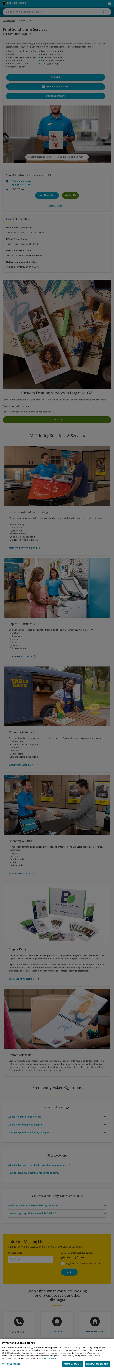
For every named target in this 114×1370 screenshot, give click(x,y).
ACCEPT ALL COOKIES (72, 1364)
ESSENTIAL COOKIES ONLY (97, 1364)
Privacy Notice (50, 1359)
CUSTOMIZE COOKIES (11, 1364)
